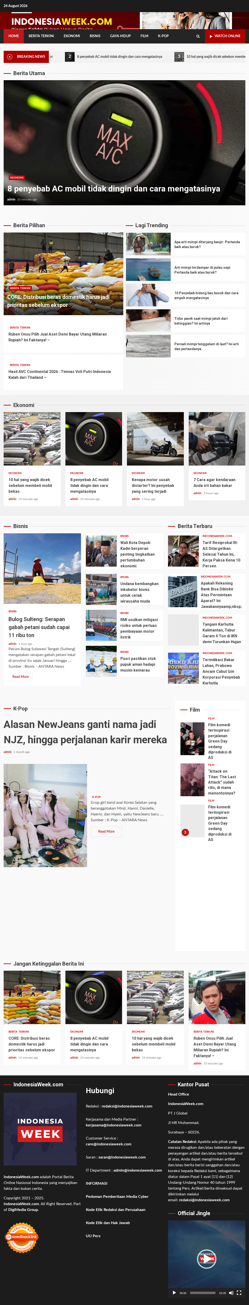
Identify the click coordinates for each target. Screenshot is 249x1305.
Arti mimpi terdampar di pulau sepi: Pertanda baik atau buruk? (148, 269)
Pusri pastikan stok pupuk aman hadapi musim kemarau (101, 661)
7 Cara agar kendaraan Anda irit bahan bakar (217, 439)
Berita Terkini (41, 36)
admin (11, 199)
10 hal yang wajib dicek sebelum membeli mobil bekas (174, 56)
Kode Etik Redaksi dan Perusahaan (115, 1210)
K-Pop (163, 36)
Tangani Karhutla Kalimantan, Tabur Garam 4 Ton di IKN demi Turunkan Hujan (183, 630)
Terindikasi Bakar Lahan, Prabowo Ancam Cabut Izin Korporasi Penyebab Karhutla (183, 668)
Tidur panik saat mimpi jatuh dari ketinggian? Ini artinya (148, 320)
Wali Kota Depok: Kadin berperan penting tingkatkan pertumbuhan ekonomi (101, 551)
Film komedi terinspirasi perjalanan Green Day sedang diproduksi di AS (192, 738)
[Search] (198, 36)
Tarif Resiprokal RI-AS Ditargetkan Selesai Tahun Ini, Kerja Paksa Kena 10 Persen (183, 551)
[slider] (202, 1293)
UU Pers (93, 1236)
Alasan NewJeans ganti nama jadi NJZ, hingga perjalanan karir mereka (45, 815)
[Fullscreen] (239, 1292)
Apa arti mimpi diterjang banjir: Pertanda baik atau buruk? (148, 244)
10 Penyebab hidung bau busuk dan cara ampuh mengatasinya (148, 295)
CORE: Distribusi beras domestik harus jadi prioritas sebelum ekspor (63, 274)
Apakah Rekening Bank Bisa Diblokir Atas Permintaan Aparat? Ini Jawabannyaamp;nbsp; (182, 591)
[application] (206, 1259)
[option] (124, 145)
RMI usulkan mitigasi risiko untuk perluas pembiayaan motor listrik (101, 625)
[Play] (174, 1292)
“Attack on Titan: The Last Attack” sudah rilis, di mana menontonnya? (192, 779)
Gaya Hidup (120, 36)
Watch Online (227, 36)
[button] (206, 1259)
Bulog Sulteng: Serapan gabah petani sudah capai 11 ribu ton (42, 568)
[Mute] (231, 1292)
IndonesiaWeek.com (217, 536)
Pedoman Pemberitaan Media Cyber (117, 1197)
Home (14, 36)
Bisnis (95, 36)
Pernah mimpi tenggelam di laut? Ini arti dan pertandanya (148, 346)
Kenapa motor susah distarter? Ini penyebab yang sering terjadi (155, 439)
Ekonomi (72, 36)
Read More (20, 677)
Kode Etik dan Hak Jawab (108, 1223)
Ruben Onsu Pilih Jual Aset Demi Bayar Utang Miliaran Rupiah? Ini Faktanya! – (217, 997)
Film (144, 36)
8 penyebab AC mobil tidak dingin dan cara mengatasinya (67, 56)
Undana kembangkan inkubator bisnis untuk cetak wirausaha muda (101, 589)
